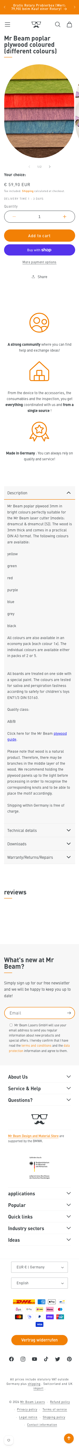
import (38, 1388)
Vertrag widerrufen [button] (39, 1340)
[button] (7, 24)
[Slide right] (49, 166)
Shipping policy (54, 1417)
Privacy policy (27, 1409)
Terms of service (55, 1409)
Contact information (42, 1425)
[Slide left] (29, 166)
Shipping (27, 191)
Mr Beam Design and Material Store (33, 1135)
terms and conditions (36, 1045)
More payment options (39, 262)
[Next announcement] (74, 7)
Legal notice (28, 1417)
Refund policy (60, 1402)
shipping (34, 1384)
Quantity (11, 206)
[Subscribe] (69, 1013)
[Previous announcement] (4, 7)
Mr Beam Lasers (32, 1402)
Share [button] (42, 276)
